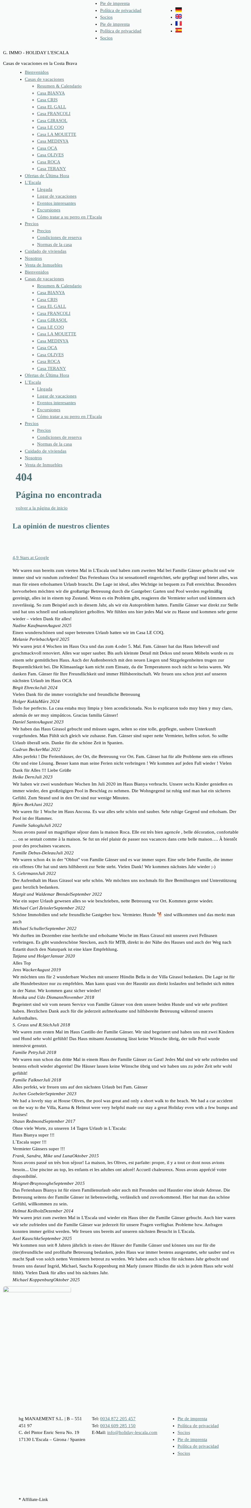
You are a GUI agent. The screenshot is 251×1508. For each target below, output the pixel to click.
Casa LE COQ (50, 127)
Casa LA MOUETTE (56, 134)
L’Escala (33, 182)
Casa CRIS (47, 99)
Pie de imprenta (115, 3)
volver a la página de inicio (42, 508)
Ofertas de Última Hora (47, 175)
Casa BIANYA (51, 93)
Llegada (44, 189)
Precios (32, 223)
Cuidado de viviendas (45, 251)
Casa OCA (47, 148)
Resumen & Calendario (59, 86)
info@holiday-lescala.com (132, 1432)
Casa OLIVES (50, 154)
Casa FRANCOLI (53, 113)
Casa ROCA (48, 161)
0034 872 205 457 (118, 1418)
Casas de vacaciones (44, 79)
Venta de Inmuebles (43, 265)
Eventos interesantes (56, 203)
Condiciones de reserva (59, 237)
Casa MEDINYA (53, 141)
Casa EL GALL (51, 106)
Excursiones (48, 209)
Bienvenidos (37, 72)
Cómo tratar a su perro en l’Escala (69, 217)
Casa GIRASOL (52, 120)
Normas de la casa (54, 244)
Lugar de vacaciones (57, 196)
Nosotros (33, 258)
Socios (106, 17)
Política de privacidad (120, 10)
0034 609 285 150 (118, 1425)
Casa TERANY (51, 168)
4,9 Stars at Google (31, 557)
